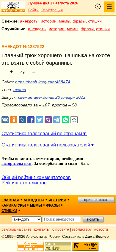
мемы (64, 21)
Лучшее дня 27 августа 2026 (53, 3)
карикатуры (13, 205)
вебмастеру (82, 229)
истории (49, 21)
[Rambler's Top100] (31, 246)
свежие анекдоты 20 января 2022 (51, 97)
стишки (95, 21)
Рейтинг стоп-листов (24, 182)
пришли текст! (96, 200)
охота (19, 89)
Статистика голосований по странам (41, 133)
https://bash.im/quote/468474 (42, 81)
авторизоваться (16, 163)
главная (10, 200)
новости (101, 229)
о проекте (60, 229)
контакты (42, 229)
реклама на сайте (16, 229)
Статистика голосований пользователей (45, 144)
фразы (79, 21)
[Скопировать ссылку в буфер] (74, 120)
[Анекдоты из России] (13, 6)
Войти (33, 10)
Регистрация (52, 10)
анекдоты (29, 21)
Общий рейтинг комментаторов (36, 177)
